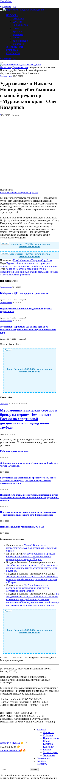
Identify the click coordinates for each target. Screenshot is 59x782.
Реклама (12, 50)
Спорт (16, 28)
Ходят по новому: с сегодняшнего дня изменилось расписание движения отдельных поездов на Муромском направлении (29, 271)
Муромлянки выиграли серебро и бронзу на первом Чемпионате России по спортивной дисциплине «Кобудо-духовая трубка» (28, 418)
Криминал (18, 34)
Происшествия (20, 24)
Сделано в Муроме (10, 743)
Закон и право (20, 40)
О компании (14, 47)
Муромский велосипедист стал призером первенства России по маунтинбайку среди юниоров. (29, 264)
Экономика (18, 43)
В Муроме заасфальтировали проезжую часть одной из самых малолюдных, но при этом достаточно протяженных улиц (28, 480)
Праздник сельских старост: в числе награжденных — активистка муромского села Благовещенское (28, 513)
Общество (18, 18)
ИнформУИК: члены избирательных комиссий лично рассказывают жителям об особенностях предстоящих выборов (29, 497)
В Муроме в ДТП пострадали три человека (24, 293)
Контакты (13, 53)
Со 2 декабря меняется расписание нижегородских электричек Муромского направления (27, 588)
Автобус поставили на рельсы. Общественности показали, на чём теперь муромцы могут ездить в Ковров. (30, 556)
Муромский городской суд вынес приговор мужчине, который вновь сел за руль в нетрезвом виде (28, 329)
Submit (34, 769)
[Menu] (1, 10)
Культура (17, 31)
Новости (12, 15)
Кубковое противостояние (14, 451)
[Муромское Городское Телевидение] (23, 9)
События (17, 21)
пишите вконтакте (10, 750)
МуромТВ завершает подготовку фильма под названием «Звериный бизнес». (31, 548)
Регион (16, 37)
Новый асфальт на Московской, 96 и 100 (22, 526)
